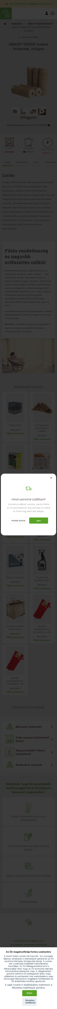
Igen (39, 520)
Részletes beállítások (30, 1001)
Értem (29, 993)
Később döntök (18, 520)
